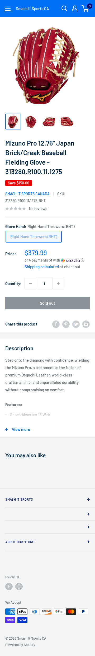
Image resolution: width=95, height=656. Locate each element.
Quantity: (13, 283)
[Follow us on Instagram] (19, 586)
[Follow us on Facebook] (9, 586)
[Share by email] (86, 324)
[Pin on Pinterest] (66, 324)
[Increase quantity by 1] (58, 283)
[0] (85, 8)
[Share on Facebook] (56, 324)
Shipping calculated (42, 266)
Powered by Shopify (20, 645)
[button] (57, 260)
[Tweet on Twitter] (76, 324)
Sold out (47, 302)
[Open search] (64, 8)
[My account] (74, 8)
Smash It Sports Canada (27, 194)
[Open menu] (8, 9)
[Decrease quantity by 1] (30, 283)
